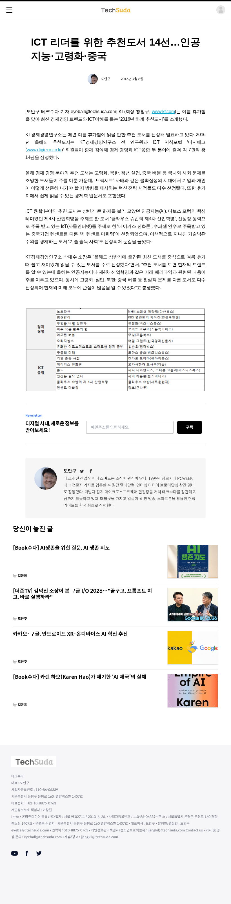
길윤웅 (22, 576)
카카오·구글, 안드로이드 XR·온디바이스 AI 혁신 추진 (70, 634)
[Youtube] (14, 853)
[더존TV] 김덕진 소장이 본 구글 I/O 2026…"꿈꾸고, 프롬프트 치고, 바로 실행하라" (82, 594)
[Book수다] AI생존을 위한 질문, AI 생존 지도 (61, 548)
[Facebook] (91, 471)
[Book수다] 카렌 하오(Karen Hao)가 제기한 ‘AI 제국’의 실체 (79, 677)
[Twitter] (82, 471)
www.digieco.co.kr (44, 149)
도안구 (105, 79)
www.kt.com (163, 111)
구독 (189, 427)
